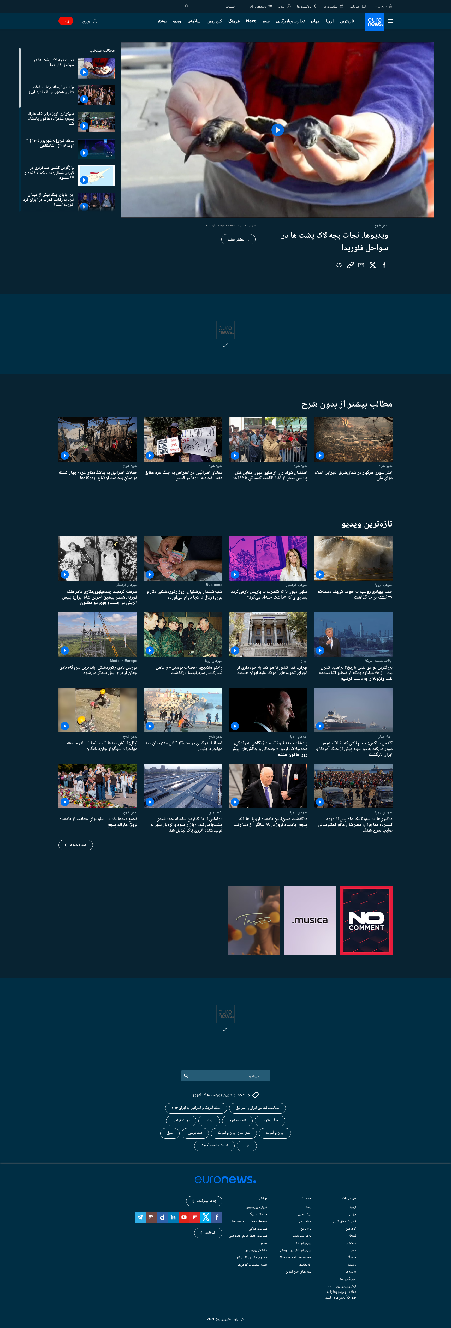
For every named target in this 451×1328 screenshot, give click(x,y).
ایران (303, 661)
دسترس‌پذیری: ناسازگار (251, 1257)
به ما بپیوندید (302, 1236)
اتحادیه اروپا (237, 1121)
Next (251, 20)
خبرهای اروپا (384, 585)
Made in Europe (123, 661)
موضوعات (349, 1198)
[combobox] (213, 6)
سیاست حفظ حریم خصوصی (248, 1236)
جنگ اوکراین (270, 1121)
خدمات (306, 1198)
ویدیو (177, 20)
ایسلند (209, 1121)
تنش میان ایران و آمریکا (233, 1133)
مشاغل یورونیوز (256, 1250)
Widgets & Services (295, 1257)
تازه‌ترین (347, 20)
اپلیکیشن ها (303, 1243)
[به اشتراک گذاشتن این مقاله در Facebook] (384, 265)
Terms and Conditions (249, 1221)
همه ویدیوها (77, 845)
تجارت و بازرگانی (290, 20)
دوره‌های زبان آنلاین (298, 1272)
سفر (266, 20)
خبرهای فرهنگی (296, 585)
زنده (66, 21)
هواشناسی (304, 1221)
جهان (315, 20)
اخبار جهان (385, 736)
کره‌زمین (214, 20)
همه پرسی (195, 1133)
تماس (263, 1243)
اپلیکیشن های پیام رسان (295, 1250)
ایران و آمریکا (274, 1133)
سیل (170, 1133)
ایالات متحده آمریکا (214, 1146)
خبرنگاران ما (348, 1279)
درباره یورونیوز (257, 1207)
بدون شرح (385, 466)
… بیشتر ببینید (238, 239)
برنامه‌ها (351, 1272)
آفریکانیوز (304, 1265)
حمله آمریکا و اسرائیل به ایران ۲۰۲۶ (196, 1108)
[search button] (187, 6)
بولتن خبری (303, 1214)
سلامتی (193, 20)
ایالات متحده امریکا (379, 661)
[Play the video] (277, 130)
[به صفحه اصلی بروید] (374, 22)
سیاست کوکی (258, 1229)
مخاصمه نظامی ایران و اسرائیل (257, 1108)
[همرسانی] (361, 265)
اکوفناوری (215, 812)
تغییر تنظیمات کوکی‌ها (252, 1265)
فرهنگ (234, 20)
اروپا (330, 20)
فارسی (382, 6)
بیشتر (263, 1198)
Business (214, 585)
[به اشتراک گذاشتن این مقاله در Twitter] (373, 265)
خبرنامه (210, 1233)
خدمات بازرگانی (256, 1214)
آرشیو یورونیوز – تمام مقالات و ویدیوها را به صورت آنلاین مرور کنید (340, 1292)
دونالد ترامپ (181, 1121)
